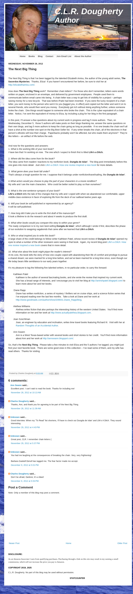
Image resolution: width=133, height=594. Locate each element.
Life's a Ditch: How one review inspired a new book (70, 165)
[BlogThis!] (52, 374)
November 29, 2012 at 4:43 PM (25, 427)
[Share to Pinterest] (58, 374)
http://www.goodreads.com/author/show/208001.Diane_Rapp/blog (48, 300)
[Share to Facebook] (56, 374)
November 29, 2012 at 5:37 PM (25, 443)
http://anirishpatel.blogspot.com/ (107, 280)
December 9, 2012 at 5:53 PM (25, 481)
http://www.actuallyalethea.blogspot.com (71, 312)
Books (32, 56)
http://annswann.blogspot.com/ (58, 338)
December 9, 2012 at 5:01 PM (25, 465)
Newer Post (14, 543)
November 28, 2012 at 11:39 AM (26, 408)
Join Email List (63, 56)
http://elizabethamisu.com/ (21, 84)
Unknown (15, 417)
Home (22, 56)
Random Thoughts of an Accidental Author (37, 325)
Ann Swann (16, 385)
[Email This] (50, 374)
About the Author (82, 56)
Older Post (122, 543)
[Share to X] (54, 374)
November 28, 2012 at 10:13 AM (26, 392)
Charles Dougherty (19, 401)
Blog (40, 56)
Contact (49, 56)
